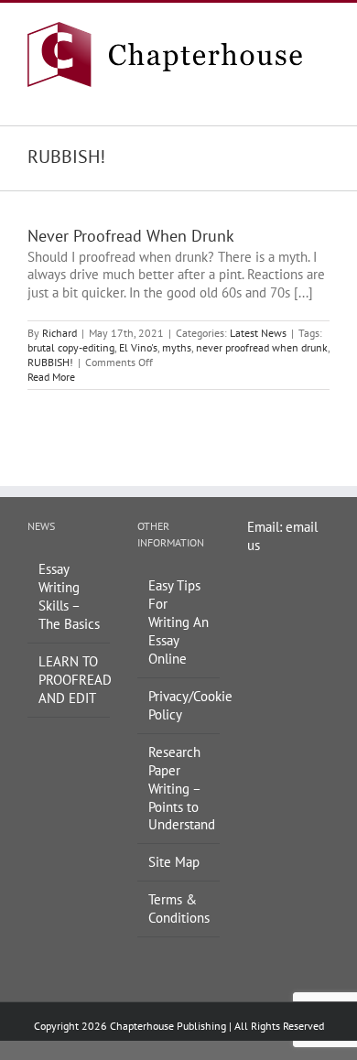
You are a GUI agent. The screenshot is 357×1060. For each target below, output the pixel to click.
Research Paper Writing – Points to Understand (179, 788)
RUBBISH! (50, 362)
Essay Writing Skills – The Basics (69, 596)
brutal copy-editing (70, 347)
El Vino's (138, 347)
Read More (51, 377)
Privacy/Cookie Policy (179, 705)
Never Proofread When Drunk (130, 235)
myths (176, 347)
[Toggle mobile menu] (322, 96)
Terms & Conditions (179, 908)
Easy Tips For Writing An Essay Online (178, 622)
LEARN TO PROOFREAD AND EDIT (69, 680)
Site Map (174, 862)
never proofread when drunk (262, 347)
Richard (59, 333)
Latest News (258, 333)
